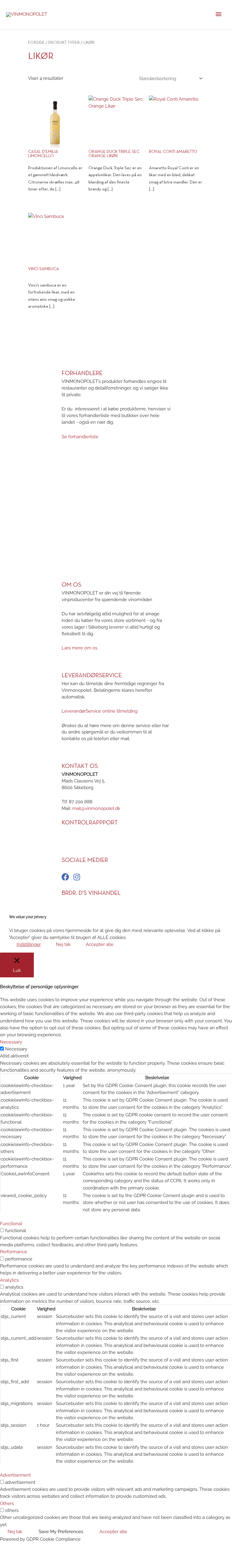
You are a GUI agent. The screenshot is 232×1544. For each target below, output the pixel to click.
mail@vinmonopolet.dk (96, 808)
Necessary (16, 1048)
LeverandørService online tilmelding (99, 711)
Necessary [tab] (11, 1041)
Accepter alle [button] (100, 944)
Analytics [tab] (9, 1280)
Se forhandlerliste (80, 436)
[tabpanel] (116, 1136)
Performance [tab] (13, 1251)
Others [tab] (7, 1503)
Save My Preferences (61, 1531)
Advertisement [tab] (15, 1475)
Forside (36, 43)
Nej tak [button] (63, 944)
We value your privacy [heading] (28, 917)
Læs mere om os (79, 647)
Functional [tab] (11, 1223)
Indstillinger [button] (29, 944)
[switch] (2, 1230)
